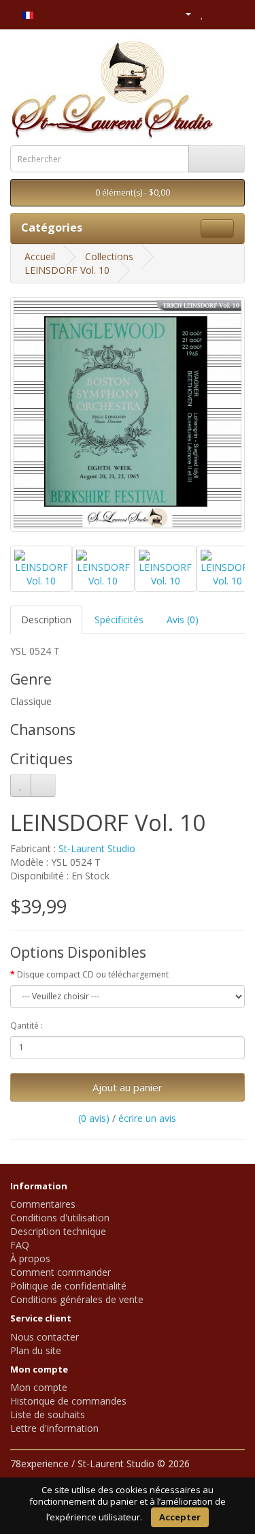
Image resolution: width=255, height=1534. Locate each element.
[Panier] (217, 13)
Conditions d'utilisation (59, 1217)
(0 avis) (93, 1118)
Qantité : (26, 1025)
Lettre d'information (54, 1428)
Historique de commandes (68, 1400)
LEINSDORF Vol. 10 (66, 270)
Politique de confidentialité (68, 1285)
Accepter (180, 1517)
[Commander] (234, 13)
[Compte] (182, 13)
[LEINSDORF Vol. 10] (127, 414)
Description (46, 619)
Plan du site (35, 1350)
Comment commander (60, 1272)
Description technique (58, 1231)
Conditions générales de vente (76, 1299)
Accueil (39, 256)
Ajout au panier (127, 1087)
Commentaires (42, 1204)
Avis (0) (183, 619)
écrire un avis (147, 1118)
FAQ (19, 1244)
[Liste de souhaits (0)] (202, 13)
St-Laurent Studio (96, 848)
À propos (30, 1258)
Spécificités (119, 619)
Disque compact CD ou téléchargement (93, 974)
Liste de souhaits (47, 1414)
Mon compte (38, 1387)
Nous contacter (44, 1336)
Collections (109, 256)
